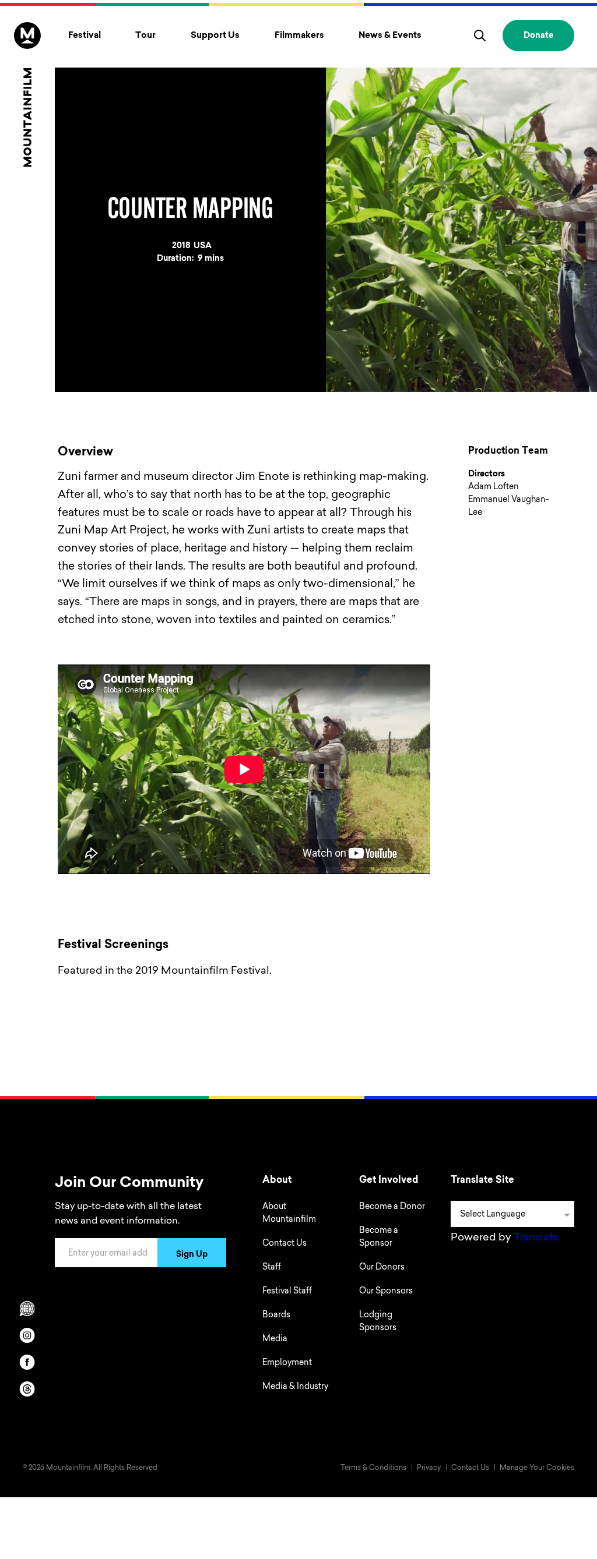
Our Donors (382, 1268)
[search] (480, 36)
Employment (287, 1363)
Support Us (215, 35)
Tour (145, 35)
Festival (84, 35)
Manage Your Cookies (537, 1468)
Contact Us (284, 1244)
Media (274, 1339)
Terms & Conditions (373, 1468)
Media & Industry (295, 1387)
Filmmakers (299, 35)
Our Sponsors (386, 1292)
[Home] (27, 94)
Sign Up (192, 1255)
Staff (271, 1268)
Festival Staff (287, 1292)
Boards (276, 1315)
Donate (538, 36)
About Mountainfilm (289, 1213)
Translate (536, 1238)
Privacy (429, 1468)
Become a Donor (392, 1207)
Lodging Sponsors (377, 1321)
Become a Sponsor (378, 1237)
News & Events (390, 35)
